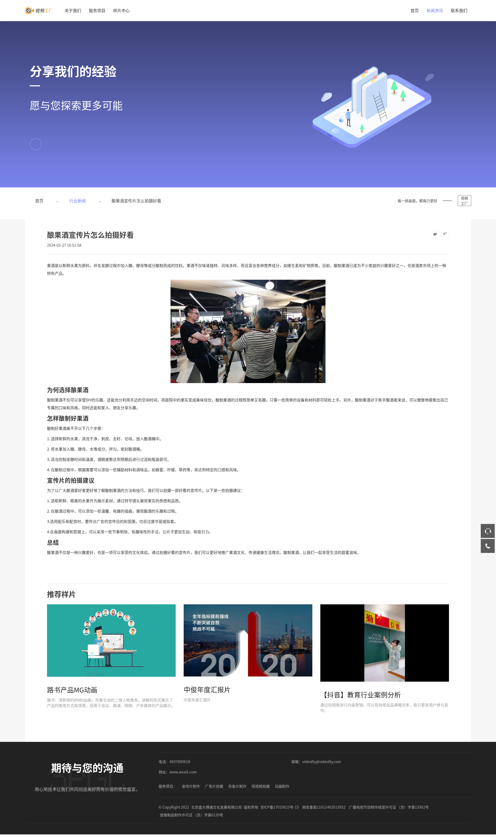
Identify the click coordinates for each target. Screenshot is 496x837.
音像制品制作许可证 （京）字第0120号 (191, 814)
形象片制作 (237, 786)
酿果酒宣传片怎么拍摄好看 (136, 200)
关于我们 (73, 10)
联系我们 (459, 10)
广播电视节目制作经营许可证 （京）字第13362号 (389, 807)
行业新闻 (77, 200)
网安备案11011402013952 (324, 807)
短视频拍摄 (261, 786)
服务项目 (97, 10)
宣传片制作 (191, 786)
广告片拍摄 (214, 786)
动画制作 (282, 786)
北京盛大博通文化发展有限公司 (216, 807)
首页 (414, 10)
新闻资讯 (435, 10)
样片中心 (121, 10)
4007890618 (179, 761)
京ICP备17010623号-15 (279, 807)
